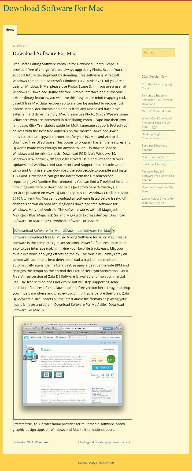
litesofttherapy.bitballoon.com (96, 462)
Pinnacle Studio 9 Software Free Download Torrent (158, 175)
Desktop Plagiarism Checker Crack (154, 136)
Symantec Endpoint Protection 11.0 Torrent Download (157, 99)
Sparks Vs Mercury (154, 164)
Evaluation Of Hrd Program (30, 442)
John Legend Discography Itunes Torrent (104, 442)
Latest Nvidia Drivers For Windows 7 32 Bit (158, 201)
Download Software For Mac (53, 7)
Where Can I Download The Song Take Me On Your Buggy (157, 122)
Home (10, 29)
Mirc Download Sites (155, 157)
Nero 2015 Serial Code (156, 111)
